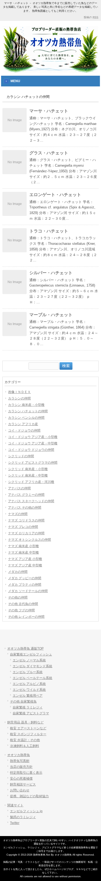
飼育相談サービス (23, 784)
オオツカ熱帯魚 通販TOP (25, 648)
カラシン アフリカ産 (23, 424)
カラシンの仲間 (19, 398)
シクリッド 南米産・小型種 (28, 469)
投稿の (91, 17)
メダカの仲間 (17, 572)
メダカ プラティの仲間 (24, 584)
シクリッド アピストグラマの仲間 (32, 462)
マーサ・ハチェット (48, 111)
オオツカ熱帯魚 (18, 755)
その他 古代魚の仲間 (23, 604)
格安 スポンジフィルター (28, 734)
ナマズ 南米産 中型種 (23, 552)
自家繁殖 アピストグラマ (31, 713)
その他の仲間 (17, 597)
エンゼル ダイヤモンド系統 (32, 666)
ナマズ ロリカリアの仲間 (26, 533)
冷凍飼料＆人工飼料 (24, 746)
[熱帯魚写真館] (50, 69)
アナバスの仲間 (19, 488)
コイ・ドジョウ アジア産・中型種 (32, 443)
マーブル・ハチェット (50, 314)
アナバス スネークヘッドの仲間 (31, 501)
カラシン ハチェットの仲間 (28, 411)
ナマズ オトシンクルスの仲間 (29, 539)
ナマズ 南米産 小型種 (23, 546)
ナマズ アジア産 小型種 (25, 559)
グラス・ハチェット (48, 153)
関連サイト (15, 805)
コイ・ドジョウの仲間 (24, 430)
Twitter (14, 823)
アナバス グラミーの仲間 (26, 495)
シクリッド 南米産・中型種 (28, 475)
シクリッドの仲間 (21, 456)
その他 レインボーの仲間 (26, 617)
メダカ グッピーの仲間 (24, 578)
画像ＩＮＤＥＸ (19, 392)
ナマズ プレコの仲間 (23, 527)
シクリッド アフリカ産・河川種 (31, 482)
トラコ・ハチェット (48, 231)
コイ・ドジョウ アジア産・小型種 (32, 437)
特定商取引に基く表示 (26, 773)
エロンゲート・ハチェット (55, 194)
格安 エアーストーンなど (28, 728)
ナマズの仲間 (17, 514)
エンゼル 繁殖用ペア (28, 695)
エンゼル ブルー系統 (28, 672)
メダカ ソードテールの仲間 (28, 591)
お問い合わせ (19, 790)
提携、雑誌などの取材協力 (29, 796)
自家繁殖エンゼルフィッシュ (31, 654)
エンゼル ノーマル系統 (29, 660)
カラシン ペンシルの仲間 (26, 417)
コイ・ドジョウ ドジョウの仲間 (31, 450)
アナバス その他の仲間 (24, 507)
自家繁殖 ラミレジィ (28, 707)
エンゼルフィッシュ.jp (26, 811)
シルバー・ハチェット (50, 272)
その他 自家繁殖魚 (23, 701)
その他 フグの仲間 (21, 610)
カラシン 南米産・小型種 (26, 405)
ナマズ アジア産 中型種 (25, 565)
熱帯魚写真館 (19, 761)
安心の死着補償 (21, 778)
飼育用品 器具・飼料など (25, 722)
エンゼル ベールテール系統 (32, 678)
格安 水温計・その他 (25, 740)
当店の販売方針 (21, 767)
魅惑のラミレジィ (23, 817)
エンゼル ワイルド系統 (29, 690)
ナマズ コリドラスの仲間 (26, 520)
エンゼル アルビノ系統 (29, 684)
